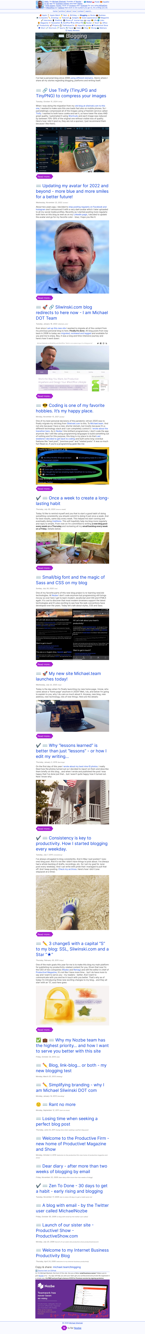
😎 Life (94, 20)
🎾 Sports (61, 28)
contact (81, 11)
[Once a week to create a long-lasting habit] (72, 563)
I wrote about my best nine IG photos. (80, 766)
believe (61, 8)
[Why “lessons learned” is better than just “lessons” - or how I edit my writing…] (72, 823)
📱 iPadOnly (57, 20)
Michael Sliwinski (59, 1)
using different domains (81, 78)
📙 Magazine (43, 23)
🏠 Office (103, 23)
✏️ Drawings (53, 18)
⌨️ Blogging (82, 15)
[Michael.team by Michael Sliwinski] (40, 5)
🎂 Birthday (72, 15)
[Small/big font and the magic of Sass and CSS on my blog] (72, 659)
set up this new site (56, 328)
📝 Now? (95, 23)
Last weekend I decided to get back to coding (68, 437)
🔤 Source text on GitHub (45, 1270)
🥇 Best (64, 15)
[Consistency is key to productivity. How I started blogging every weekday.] (72, 929)
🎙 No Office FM (77, 23)
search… (88, 11)
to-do (46, 3)
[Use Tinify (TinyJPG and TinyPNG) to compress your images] (72, 171)
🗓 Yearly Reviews (72, 30)
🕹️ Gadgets (74, 18)
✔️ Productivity (43, 25)
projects (72, 5)
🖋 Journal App (77, 20)
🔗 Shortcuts (51, 28)
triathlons (56, 521)
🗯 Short (41, 28)
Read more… (44, 176)
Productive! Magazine (46, 972)
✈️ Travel (69, 28)
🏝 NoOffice (65, 23)
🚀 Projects (54, 25)
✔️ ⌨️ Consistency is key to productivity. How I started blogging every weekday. (72, 843)
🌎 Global (88, 2)
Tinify (38, 113)
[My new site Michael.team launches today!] (72, 731)
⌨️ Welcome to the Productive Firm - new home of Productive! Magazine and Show (72, 1144)
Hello (46, 1)
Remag (76, 969)
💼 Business (101, 15)
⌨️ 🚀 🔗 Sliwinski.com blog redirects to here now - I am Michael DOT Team (72, 312)
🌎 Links (100, 20)
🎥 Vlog (85, 28)
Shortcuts (73, 116)
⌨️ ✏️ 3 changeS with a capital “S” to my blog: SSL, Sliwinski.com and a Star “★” (72, 949)
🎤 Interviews (46, 20)
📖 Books (91, 15)
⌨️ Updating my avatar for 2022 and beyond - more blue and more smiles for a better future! (72, 191)
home (55, 11)
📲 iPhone (67, 20)
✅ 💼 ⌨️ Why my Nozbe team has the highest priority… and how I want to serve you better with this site (72, 1045)
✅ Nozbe (88, 23)
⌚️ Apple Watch (53, 15)
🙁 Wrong (92, 28)
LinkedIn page (80, 214)
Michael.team (96, 423)
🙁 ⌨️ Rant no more (56, 1104)
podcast (84, 5)
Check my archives (67, 869)
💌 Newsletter (54, 23)
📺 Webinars (102, 28)
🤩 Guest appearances (88, 18)
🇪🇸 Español (104, 2)
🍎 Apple (43, 15)
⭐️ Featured (64, 18)
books (58, 5)
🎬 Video (77, 28)
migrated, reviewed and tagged (76, 333)
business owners (62, 3)
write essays (50, 5)
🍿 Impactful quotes (83, 25)
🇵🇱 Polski (96, 2)
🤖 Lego (87, 20)
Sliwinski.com (73, 423)
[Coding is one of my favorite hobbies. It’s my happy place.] (72, 483)
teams (79, 3)
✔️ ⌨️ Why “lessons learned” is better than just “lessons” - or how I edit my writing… (71, 751)
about (68, 11)
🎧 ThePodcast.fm (67, 25)
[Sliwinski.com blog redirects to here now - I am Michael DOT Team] (72, 391)
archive (62, 11)
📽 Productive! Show (100, 25)
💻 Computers (42, 18)
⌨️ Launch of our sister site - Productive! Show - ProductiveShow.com (65, 1230)
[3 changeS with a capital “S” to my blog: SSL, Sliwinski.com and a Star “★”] (72, 1024)
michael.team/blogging (67, 1267)
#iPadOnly (103, 5)
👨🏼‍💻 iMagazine (103, 18)
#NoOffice (50, 8)
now (74, 11)
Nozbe (78, 1)
